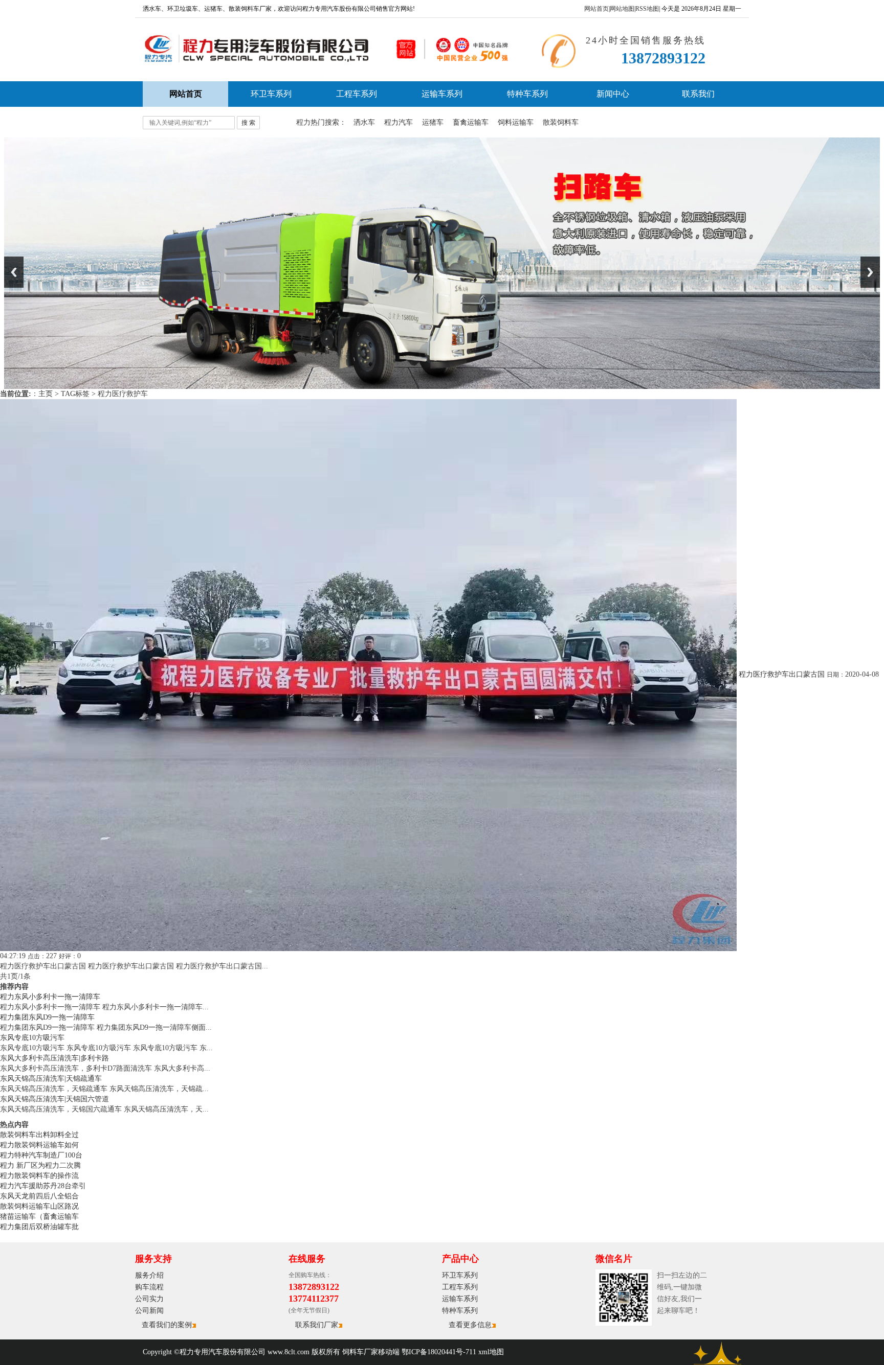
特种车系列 (527, 93)
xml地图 (491, 1352)
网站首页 (596, 8)
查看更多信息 (470, 1325)
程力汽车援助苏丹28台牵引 (43, 1186)
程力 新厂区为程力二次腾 (40, 1165)
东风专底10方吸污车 (32, 1038)
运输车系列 (442, 93)
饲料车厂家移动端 (371, 1352)
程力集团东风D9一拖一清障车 (47, 1017)
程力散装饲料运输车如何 (39, 1145)
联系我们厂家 (316, 1325)
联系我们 (698, 93)
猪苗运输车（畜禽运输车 (39, 1216)
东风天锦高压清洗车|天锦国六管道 (54, 1099)
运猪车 (433, 122)
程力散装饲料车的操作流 (39, 1175)
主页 (45, 394)
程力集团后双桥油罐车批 (39, 1227)
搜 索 (248, 122)
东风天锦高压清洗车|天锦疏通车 (51, 1078)
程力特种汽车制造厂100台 (41, 1155)
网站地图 (622, 8)
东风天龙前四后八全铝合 (39, 1196)
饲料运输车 (516, 122)
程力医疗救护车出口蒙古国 (782, 674)
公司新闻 (149, 1310)
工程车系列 (356, 93)
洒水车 (364, 122)
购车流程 (149, 1287)
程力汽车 (398, 122)
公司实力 (149, 1299)
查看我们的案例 (167, 1325)
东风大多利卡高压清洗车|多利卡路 (54, 1058)
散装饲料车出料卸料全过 (39, 1135)
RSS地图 (647, 8)
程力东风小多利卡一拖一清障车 (50, 997)
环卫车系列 (271, 93)
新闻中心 (612, 93)
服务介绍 (149, 1275)
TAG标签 (75, 394)
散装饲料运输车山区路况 (39, 1206)
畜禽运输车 (471, 122)
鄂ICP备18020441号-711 (439, 1352)
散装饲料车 (561, 122)
